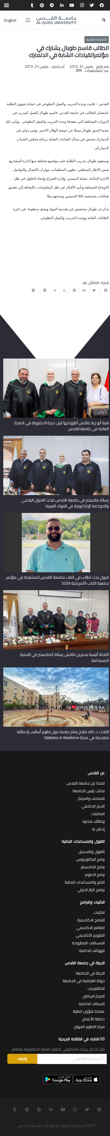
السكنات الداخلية (92, 1003)
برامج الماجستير (93, 866)
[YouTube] (72, 5)
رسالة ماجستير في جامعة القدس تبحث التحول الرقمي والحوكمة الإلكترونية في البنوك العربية (65, 503)
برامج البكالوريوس (90, 859)
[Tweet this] (94, 290)
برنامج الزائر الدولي (91, 889)
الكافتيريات (96, 988)
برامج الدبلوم (95, 874)
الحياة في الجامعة (90, 973)
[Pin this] (74, 290)
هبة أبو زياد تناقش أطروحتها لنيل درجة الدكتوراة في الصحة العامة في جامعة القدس (61, 425)
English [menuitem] (10, 20)
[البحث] (104, 20)
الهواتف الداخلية (92, 950)
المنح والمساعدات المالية (85, 882)
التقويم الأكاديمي (90, 935)
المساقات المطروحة (88, 942)
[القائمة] (27, 20)
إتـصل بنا (98, 828)
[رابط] (56, 20)
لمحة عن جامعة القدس (86, 783)
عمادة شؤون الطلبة (89, 1011)
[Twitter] (92, 5)
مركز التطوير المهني (89, 1026)
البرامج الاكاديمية (91, 919)
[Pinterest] (42, 5)
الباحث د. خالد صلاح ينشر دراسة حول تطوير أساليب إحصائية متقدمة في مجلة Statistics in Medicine (63, 734)
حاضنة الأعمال (93, 1018)
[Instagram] (82, 5)
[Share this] (104, 290)
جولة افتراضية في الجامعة (83, 980)
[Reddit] (52, 5)
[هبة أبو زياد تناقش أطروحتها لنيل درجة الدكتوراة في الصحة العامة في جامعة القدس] (56, 360)
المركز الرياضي (93, 995)
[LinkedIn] (62, 5)
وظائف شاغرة (93, 821)
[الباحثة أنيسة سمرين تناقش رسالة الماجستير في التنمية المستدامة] (56, 592)
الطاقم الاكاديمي (90, 927)
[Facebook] (102, 5)
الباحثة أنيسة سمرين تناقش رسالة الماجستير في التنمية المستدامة (64, 657)
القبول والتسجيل (91, 851)
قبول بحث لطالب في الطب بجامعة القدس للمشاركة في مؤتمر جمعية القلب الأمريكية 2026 (57, 580)
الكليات (99, 912)
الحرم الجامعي (93, 805)
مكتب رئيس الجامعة (88, 790)
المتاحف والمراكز (91, 798)
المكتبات (98, 813)
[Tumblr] (32, 5)
